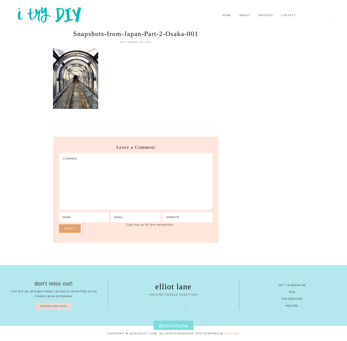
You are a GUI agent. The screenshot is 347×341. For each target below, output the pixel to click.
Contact (288, 15)
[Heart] (334, 15)
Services (265, 15)
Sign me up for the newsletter (149, 225)
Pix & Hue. (232, 333)
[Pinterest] (322, 15)
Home (226, 15)
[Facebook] (162, 304)
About (244, 15)
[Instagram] (328, 15)
